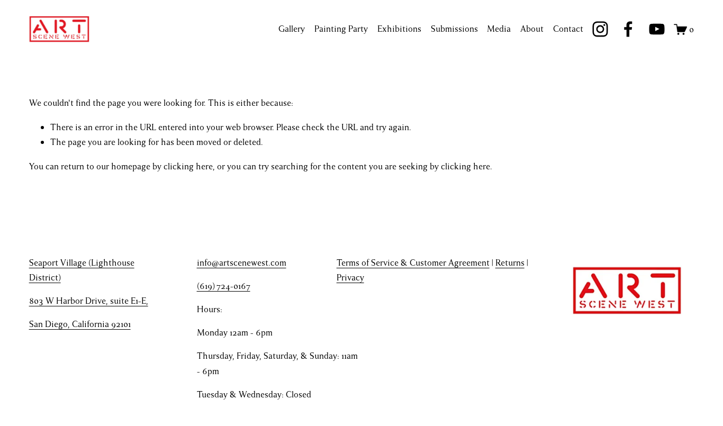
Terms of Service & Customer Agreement (413, 263)
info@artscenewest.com (241, 263)
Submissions (454, 29)
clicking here (188, 166)
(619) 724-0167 (223, 286)
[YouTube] (656, 29)
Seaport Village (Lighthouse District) (81, 270)
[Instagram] (600, 29)
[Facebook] (628, 29)
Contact (568, 29)
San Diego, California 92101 (80, 324)
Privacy (350, 277)
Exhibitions (399, 29)
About (532, 29)
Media (499, 29)
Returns (510, 263)
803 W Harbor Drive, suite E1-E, (88, 301)
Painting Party (341, 29)
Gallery (291, 29)
